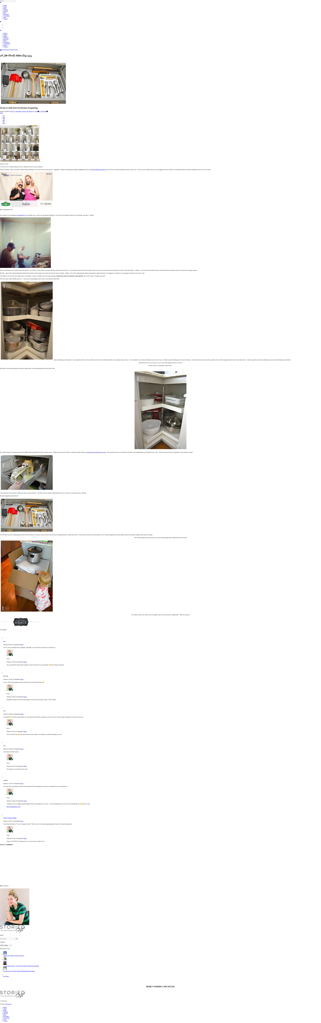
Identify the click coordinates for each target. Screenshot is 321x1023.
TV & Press (6, 1018)
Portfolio (5, 1012)
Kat (4, 641)
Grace (35, 111)
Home (5, 1007)
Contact (5, 1021)
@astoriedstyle (21, 215)
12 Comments (42, 111)
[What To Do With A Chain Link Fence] (5, 954)
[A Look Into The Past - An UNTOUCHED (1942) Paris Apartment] (5, 964)
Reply (22, 644)
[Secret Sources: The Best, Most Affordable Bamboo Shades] (5, 969)
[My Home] (5, 975)
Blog (4, 1015)
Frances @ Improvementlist (9, 818)
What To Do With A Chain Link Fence (13, 955)
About (5, 960)
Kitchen (24, 111)
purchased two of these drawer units (96, 452)
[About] (5, 959)
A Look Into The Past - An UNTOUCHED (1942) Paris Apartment (21, 966)
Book (4, 1010)
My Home (29, 111)
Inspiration (18, 111)
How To (12, 111)
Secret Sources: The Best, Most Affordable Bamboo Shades (19, 971)
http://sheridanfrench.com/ (13, 806)
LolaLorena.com (8, 1004)
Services (5, 1013)
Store (4, 1019)
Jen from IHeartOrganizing (98, 169)
